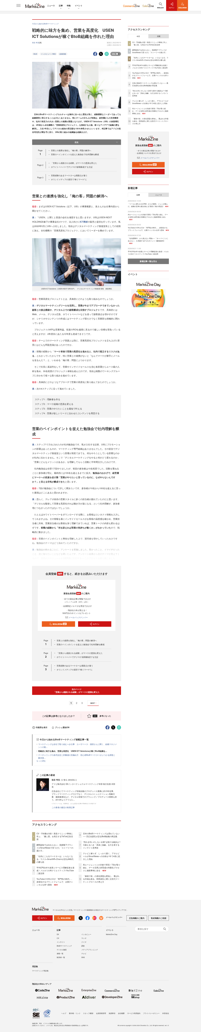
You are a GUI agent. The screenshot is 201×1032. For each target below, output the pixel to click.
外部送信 (165, 1013)
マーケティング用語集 (40, 970)
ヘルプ (63, 1013)
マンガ (83, 938)
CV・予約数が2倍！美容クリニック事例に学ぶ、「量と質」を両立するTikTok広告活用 (55, 836)
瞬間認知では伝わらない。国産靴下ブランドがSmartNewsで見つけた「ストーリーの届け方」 (55, 847)
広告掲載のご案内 (136, 918)
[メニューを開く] (18, 5)
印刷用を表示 (41, 727)
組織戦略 (62, 54)
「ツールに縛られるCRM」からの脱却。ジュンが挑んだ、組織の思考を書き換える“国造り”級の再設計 (148, 205)
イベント (78, 5)
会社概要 (121, 1013)
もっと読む (41, 760)
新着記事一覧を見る (148, 261)
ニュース (51, 5)
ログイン (96, 624)
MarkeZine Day (111, 934)
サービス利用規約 (133, 1013)
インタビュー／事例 (48, 54)
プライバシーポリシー (151, 1013)
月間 (158, 36)
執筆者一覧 (61, 957)
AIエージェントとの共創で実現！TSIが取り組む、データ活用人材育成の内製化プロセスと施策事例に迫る (101, 867)
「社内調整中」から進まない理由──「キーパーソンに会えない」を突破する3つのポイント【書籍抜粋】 (148, 239)
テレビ (83, 953)
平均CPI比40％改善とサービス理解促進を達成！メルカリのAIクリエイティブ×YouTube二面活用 (55, 870)
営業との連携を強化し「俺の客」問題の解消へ (71, 150)
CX (58, 938)
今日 (138, 36)
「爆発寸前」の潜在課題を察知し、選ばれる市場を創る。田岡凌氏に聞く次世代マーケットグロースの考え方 (101, 879)
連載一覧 (60, 953)
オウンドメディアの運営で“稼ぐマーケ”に (69, 179)
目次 (76, 142)
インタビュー (86, 934)
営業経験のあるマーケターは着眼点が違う (69, 175)
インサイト (61, 942)
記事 (61, 5)
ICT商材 (84, 221)
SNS (83, 957)
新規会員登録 (59, 624)
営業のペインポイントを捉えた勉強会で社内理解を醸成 (75, 154)
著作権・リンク (74, 1013)
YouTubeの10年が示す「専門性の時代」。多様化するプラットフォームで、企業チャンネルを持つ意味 (55, 882)
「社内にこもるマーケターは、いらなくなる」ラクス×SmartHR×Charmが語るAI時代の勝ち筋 (55, 859)
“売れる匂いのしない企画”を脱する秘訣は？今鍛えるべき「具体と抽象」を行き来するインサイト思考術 (102, 845)
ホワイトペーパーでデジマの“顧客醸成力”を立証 (72, 167)
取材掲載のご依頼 (158, 918)
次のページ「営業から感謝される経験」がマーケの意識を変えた (77, 690)
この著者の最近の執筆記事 (63, 807)
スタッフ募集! (88, 1013)
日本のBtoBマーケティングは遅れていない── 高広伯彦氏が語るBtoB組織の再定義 (101, 835)
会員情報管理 (101, 1013)
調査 (83, 946)
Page (40, 165)
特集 (69, 5)
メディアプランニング (89, 949)
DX (58, 934)
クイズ (83, 942)
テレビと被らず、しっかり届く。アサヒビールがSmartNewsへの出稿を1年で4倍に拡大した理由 (101, 856)
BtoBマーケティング (64, 946)
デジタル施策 (62, 949)
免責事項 (112, 1013)
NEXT (92, 703)
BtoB (35, 54)
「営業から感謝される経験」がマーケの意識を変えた (74, 163)
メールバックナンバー (78, 617)
